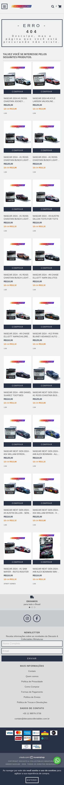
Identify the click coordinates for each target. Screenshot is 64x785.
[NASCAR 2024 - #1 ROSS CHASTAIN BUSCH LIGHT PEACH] (17, 252)
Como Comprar (32, 687)
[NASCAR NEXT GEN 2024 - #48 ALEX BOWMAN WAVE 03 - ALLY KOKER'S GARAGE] (46, 546)
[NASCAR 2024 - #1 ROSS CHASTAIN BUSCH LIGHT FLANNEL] (17, 193)
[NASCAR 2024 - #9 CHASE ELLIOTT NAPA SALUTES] (46, 252)
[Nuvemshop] (32, 758)
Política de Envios (32, 697)
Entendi (32, 780)
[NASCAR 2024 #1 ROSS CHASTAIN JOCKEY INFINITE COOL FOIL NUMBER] (17, 75)
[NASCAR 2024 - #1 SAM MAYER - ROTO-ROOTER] (17, 546)
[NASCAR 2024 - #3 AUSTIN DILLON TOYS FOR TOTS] (46, 193)
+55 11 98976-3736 (32, 713)
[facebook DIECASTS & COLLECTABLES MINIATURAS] (36, 618)
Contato (32, 671)
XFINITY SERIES (10, 584)
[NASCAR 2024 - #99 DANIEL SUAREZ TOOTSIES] (17, 369)
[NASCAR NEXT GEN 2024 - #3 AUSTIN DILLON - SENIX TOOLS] (17, 487)
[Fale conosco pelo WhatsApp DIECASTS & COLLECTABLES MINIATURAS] (57, 760)
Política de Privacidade (32, 681)
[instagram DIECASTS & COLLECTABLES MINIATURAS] (27, 618)
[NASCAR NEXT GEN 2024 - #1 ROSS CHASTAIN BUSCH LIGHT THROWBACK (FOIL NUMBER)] (46, 369)
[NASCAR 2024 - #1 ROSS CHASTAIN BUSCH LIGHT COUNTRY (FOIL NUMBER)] (17, 134)
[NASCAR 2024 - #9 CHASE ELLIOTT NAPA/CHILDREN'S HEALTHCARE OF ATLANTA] (17, 311)
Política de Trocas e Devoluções (32, 702)
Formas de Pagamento (32, 692)
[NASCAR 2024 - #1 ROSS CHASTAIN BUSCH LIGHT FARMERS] (46, 134)
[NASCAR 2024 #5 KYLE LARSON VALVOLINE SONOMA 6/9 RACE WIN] (46, 75)
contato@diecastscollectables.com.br (32, 718)
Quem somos (32, 676)
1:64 (5, 113)
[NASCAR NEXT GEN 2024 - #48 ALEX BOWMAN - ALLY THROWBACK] (46, 428)
